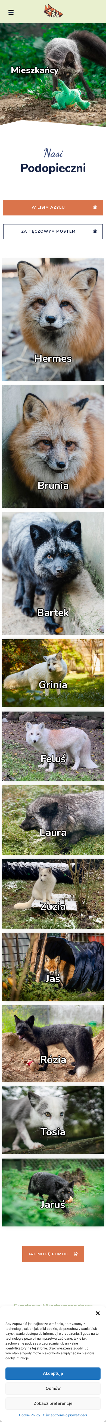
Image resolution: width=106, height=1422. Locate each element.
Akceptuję (53, 1373)
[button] (98, 1313)
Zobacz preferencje (53, 1403)
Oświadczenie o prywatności (65, 1415)
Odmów (53, 1388)
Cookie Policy (29, 1415)
